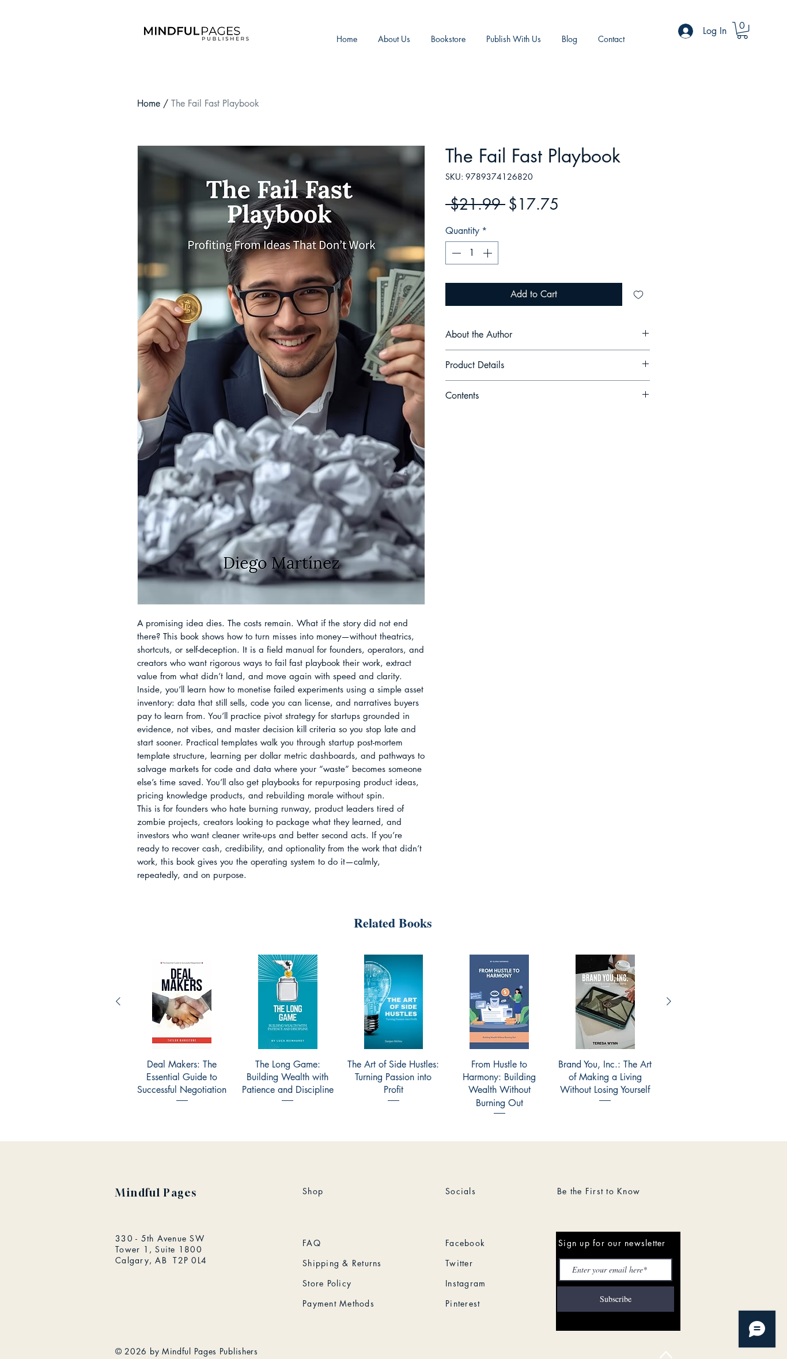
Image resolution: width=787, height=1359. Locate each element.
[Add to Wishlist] (638, 294)
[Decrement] (455, 253)
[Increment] (488, 253)
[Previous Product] (118, 1001)
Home (148, 103)
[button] (742, 30)
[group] (393, 1035)
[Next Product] (669, 1001)
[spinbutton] (471, 253)
